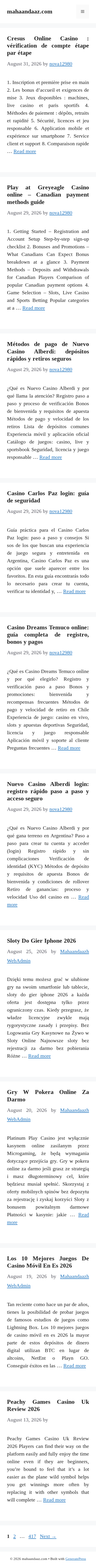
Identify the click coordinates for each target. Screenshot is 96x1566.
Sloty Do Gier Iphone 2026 (41, 940)
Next (48, 1536)
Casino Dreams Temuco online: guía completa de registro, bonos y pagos (48, 634)
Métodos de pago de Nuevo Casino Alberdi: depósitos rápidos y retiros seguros (48, 351)
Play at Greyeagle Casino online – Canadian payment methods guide (48, 194)
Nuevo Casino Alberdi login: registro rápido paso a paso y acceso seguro (48, 791)
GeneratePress (75, 1559)
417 (32, 1536)
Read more (25, 151)
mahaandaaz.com (29, 11)
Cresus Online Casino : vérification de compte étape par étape (48, 45)
